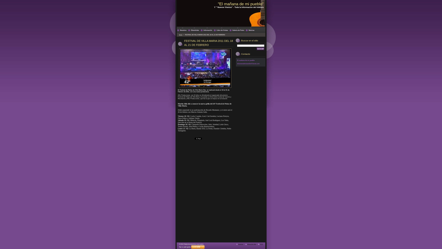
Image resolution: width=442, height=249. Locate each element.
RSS (261, 244)
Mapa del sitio (251, 244)
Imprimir (240, 244)
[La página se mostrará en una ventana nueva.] (205, 88)
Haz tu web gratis (185, 247)
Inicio (180, 34)
